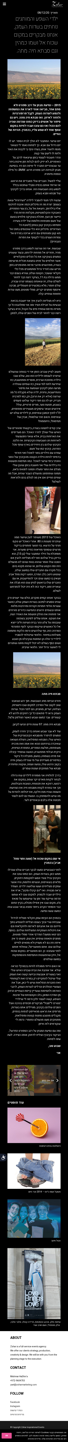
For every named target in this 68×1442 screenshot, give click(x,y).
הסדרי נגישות (16, 1410)
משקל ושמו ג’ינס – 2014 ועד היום (44, 1191)
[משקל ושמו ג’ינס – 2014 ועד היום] (34, 1171)
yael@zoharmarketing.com (23, 1384)
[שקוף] (57, 4)
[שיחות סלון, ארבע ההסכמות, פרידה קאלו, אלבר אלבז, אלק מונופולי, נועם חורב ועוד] (34, 1283)
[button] (4, 4)
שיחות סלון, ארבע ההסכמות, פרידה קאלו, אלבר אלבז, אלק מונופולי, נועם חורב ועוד (35, 1323)
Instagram (15, 1406)
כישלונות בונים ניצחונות (50, 1146)
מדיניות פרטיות (17, 1414)
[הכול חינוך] (34, 1218)
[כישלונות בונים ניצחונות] (34, 1125)
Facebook (15, 1402)
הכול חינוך (56, 1240)
